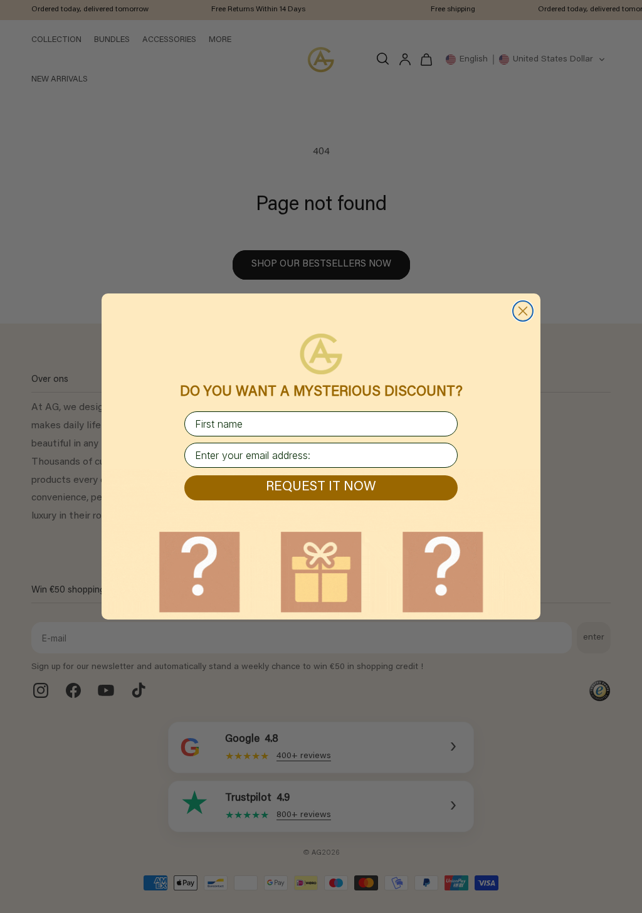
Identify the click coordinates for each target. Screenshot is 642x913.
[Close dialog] (523, 311)
